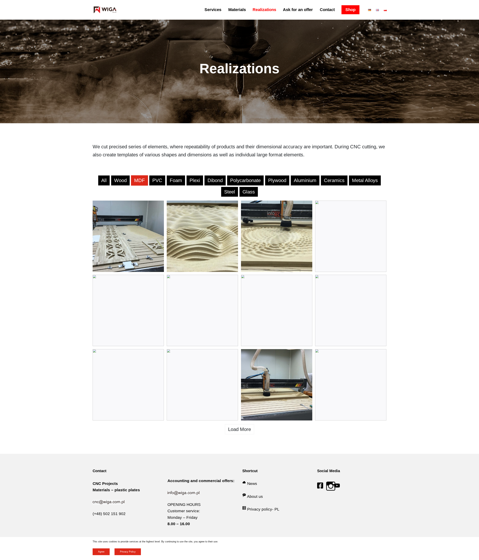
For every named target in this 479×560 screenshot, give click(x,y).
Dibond (215, 180)
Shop (350, 9)
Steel (229, 192)
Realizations (264, 9)
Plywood (277, 180)
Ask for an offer (298, 9)
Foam (176, 180)
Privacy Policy (128, 551)
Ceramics (334, 180)
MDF (139, 180)
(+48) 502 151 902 (109, 513)
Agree (101, 551)
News (252, 483)
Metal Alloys (365, 180)
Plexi (195, 180)
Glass (248, 192)
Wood (120, 180)
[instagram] (331, 487)
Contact (327, 9)
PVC (157, 180)
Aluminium (305, 180)
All (104, 180)
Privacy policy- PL (263, 509)
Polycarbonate (245, 180)
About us (255, 496)
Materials (237, 9)
